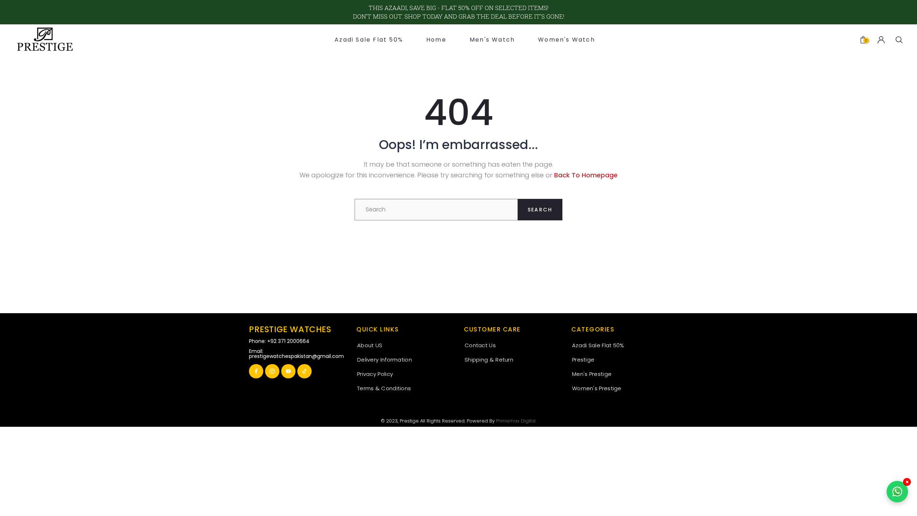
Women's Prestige (596, 388)
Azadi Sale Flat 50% (598, 345)
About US (369, 345)
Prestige (583, 359)
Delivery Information (384, 359)
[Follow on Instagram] (272, 371)
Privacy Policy (375, 374)
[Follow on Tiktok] (304, 371)
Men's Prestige (591, 374)
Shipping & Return (489, 359)
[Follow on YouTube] (288, 371)
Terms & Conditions (384, 388)
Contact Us (480, 345)
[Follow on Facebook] (256, 371)
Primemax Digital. (516, 420)
